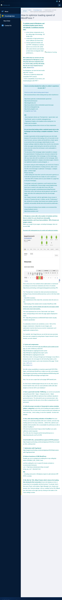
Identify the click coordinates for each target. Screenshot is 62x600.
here (32, 67)
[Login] (59, 1)
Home (29, 10)
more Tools (33, 111)
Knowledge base (9, 16)
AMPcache (29, 363)
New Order (6, 21)
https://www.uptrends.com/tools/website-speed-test (37, 98)
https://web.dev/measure (30, 100)
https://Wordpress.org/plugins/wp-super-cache (35, 352)
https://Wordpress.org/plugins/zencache (33, 354)
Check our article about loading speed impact (36, 92)
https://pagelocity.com (30, 103)
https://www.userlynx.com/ (31, 211)
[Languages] (57, 1)
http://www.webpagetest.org (31, 107)
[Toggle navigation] (59, 5)
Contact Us (7, 25)
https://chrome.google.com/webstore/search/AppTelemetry (39, 189)
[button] (1, 1)
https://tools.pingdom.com (31, 109)
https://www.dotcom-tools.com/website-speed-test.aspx (39, 105)
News (6, 11)
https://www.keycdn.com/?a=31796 (32, 435)
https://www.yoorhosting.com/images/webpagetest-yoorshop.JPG (40, 288)
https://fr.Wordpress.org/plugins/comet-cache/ (35, 350)
